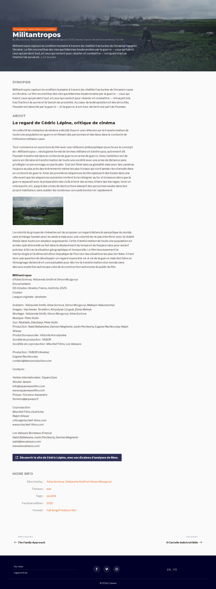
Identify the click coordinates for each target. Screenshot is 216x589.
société (51, 496)
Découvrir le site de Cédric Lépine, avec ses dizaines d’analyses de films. (69, 457)
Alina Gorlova (23, 39)
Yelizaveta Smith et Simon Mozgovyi (49, 39)
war (49, 489)
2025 (71, 39)
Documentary (108, 39)
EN (169, 569)
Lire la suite (48, 57)
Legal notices (21, 572)
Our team (18, 566)
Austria (79, 39)
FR (175, 569)
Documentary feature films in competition (35, 29)
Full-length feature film (61, 510)
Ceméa (112, 583)
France (87, 39)
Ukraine (96, 39)
